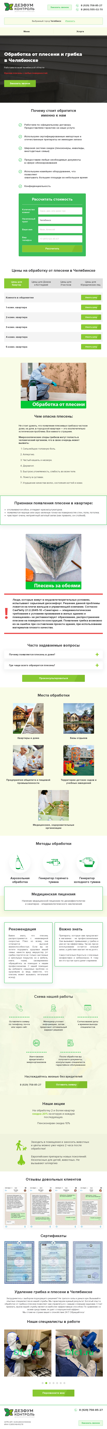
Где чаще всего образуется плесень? (32, 665)
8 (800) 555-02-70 (91, 9)
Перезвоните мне (53, 1392)
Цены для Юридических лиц (90, 283)
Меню (27, 31)
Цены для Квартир (16, 283)
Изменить (70, 21)
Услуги (80, 31)
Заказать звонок (59, 7)
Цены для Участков (65, 283)
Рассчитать (52, 248)
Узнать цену (91, 297)
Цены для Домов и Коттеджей (41, 283)
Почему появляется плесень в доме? (32, 654)
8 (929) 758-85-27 (91, 5)
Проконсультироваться (53, 678)
